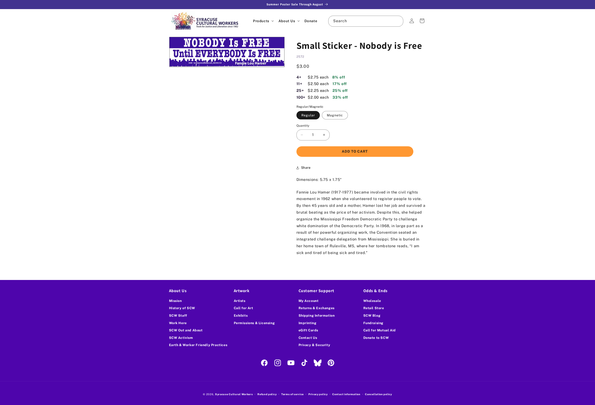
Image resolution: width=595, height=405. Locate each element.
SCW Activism (181, 338)
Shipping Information (317, 315)
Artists (239, 301)
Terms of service (292, 394)
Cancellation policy (378, 394)
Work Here (178, 323)
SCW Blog (372, 315)
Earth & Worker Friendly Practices (198, 345)
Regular (308, 115)
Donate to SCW (376, 338)
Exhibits (241, 315)
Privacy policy (318, 394)
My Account (309, 301)
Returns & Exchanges (317, 308)
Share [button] (306, 167)
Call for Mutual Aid (379, 330)
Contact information (346, 394)
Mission (175, 301)
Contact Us (308, 338)
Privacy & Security (314, 345)
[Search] (398, 21)
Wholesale (372, 301)
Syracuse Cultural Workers (234, 394)
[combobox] (365, 21)
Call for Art (243, 308)
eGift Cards (308, 330)
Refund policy (267, 394)
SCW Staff (178, 315)
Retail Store (373, 308)
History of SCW (182, 308)
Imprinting (308, 323)
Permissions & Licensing (254, 323)
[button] (263, 21)
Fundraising (373, 323)
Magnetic (335, 115)
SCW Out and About (186, 330)
